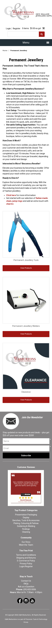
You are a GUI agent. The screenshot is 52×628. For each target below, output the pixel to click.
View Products (26, 268)
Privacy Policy (26, 563)
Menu (26, 42)
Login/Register (26, 566)
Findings (26, 529)
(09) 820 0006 (29, 589)
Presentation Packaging (26, 514)
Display (26, 517)
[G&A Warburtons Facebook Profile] (20, 600)
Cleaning (26, 532)
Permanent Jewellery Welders (26, 326)
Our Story (26, 542)
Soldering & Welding (26, 526)
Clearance (26, 392)
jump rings (17, 201)
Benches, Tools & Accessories (26, 520)
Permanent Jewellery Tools (26, 260)
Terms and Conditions (26, 555)
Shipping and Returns (26, 558)
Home (5, 51)
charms (10, 204)
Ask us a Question (26, 586)
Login (8, 28)
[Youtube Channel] (32, 600)
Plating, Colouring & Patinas (26, 523)
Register (16, 28)
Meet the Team (26, 545)
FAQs (26, 584)
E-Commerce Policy (26, 561)
